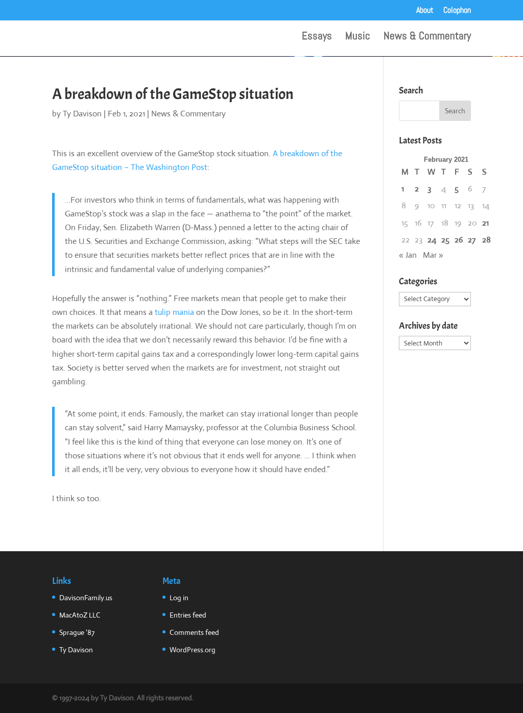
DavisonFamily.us (85, 597)
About (425, 10)
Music (357, 37)
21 (485, 222)
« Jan (408, 255)
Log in (179, 597)
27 (472, 239)
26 (459, 239)
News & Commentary (427, 37)
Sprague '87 (76, 632)
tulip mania (174, 312)
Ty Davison (82, 113)
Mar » (433, 255)
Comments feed (194, 632)
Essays (317, 37)
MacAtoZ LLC (80, 615)
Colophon (457, 10)
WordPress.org (193, 649)
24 (431, 239)
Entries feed (188, 615)
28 (486, 239)
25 (445, 239)
